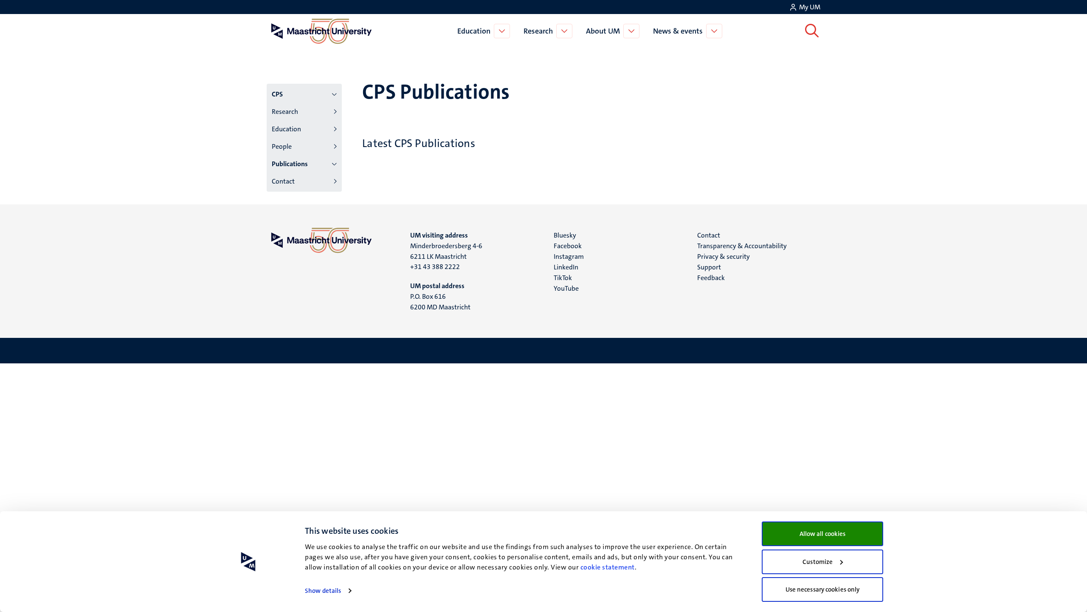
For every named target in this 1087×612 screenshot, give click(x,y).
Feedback (711, 277)
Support (709, 267)
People (282, 146)
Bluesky (565, 235)
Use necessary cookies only (823, 589)
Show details (323, 590)
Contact (283, 181)
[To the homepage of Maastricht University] (321, 31)
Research (538, 31)
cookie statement (607, 567)
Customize (818, 562)
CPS (277, 94)
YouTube (566, 288)
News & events (678, 31)
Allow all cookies (823, 534)
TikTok (563, 277)
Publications (290, 163)
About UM (603, 31)
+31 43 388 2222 (435, 266)
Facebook (568, 245)
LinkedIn (566, 267)
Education (473, 31)
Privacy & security (723, 256)
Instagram (569, 256)
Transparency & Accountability (742, 245)
